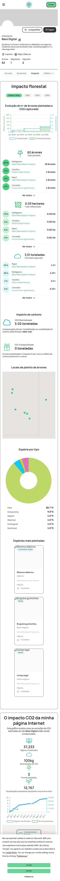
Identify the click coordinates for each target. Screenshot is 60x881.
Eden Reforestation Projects (23, 163)
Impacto (35, 73)
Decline (29, 871)
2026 (27, 95)
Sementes (21, 73)
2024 (47, 95)
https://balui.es (24, 54)
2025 (37, 95)
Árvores (8, 73)
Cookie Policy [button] (11, 852)
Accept (29, 865)
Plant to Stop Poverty (21, 171)
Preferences (28, 876)
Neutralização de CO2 (29, 760)
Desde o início (14, 95)
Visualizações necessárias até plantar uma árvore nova (29, 788)
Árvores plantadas (29, 774)
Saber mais (27, 330)
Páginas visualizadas (29, 747)
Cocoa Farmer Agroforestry (23, 186)
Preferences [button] (22, 856)
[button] (15, 408)
